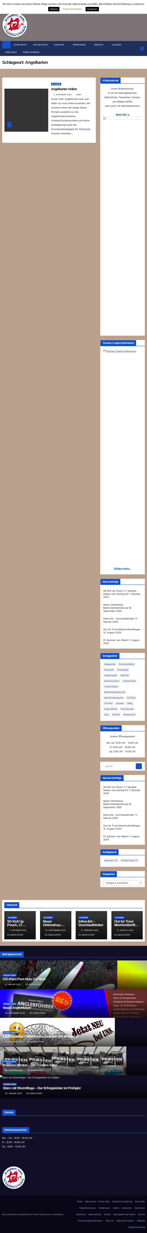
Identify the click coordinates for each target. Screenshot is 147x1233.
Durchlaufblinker (126, 664)
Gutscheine (140, 1208)
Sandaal (120, 703)
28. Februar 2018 (14, 1070)
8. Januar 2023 (13, 984)
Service (141, 1214)
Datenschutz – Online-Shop (97, 1201)
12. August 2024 (125, 930)
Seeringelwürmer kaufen (124, 1214)
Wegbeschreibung (137, 1227)
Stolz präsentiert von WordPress (17, 1214)
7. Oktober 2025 (18, 930)
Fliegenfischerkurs (87, 1208)
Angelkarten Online (64, 89)
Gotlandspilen (110, 675)
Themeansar (57, 1214)
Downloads (140, 1201)
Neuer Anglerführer (17, 1008)
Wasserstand (129, 714)
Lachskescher (129, 681)
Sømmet (116, 714)
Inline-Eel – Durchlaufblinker (118, 618)
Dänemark (109, 670)
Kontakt (59, 45)
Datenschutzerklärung (122, 1201)
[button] (137, 48)
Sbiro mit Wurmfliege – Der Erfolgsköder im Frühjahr (42, 1088)
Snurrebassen (127, 709)
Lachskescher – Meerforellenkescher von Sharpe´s (40, 1036)
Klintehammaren (111, 681)
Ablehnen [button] (54, 9)
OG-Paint (131, 697)
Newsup (44, 1214)
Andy (79, 95)
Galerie (116, 45)
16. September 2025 (55, 930)
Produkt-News (129, 860)
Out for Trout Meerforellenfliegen (121, 629)
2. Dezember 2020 (62, 95)
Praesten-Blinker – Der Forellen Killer (30, 1065)
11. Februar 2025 (90, 930)
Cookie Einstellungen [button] (72, 9)
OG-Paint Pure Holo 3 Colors (24, 979)
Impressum (79, 45)
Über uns (110, 1221)
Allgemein (56, 84)
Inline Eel (124, 675)
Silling (130, 703)
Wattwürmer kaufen (125, 1221)
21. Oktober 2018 (14, 1042)
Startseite (20, 45)
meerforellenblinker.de (114, 692)
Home (79, 1201)
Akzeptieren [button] (92, 9)
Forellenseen (104, 1208)
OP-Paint (108, 703)
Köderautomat (95, 1214)
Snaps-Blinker (110, 709)
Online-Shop (40, 45)
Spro (106, 714)
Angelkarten (110, 664)
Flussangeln (122, 670)
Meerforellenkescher (113, 697)
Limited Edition (111, 686)
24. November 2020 (15, 1013)
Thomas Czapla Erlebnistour (90, 1221)
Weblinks (11, 52)
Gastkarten (127, 1208)
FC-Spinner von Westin (116, 640)
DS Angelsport (53, 935)
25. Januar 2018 (13, 1093)
